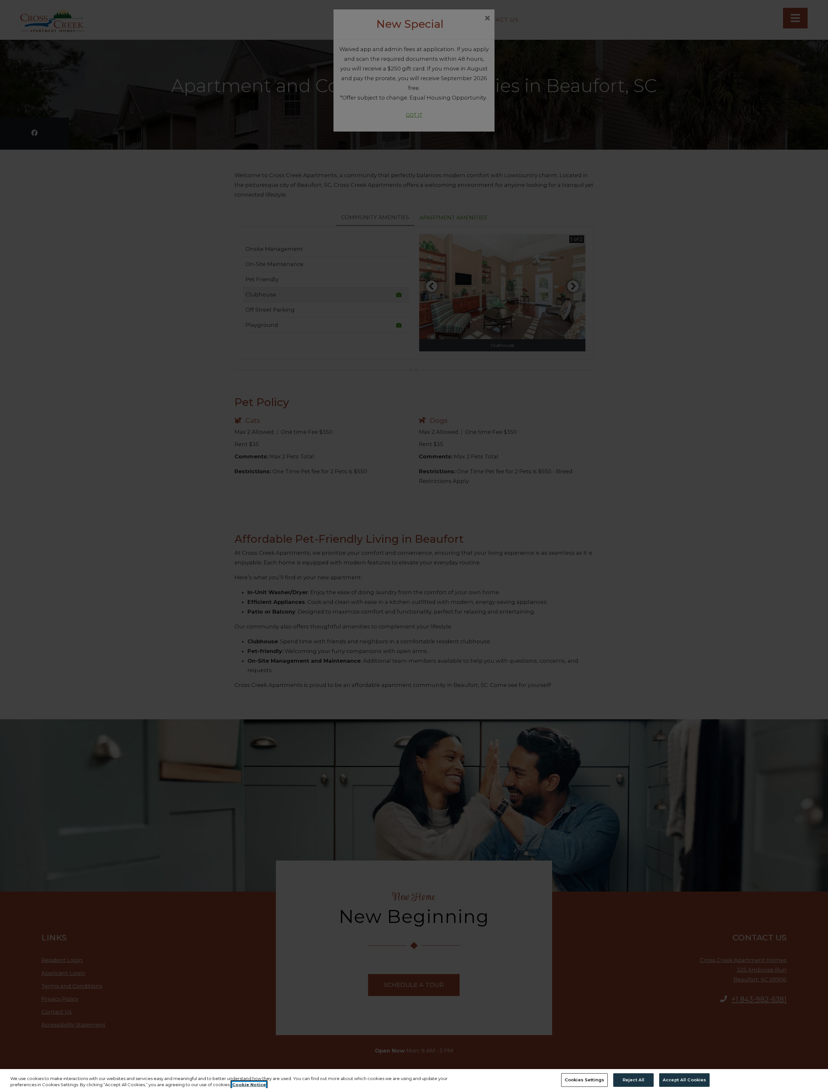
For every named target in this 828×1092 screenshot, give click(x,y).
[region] (414, 1080)
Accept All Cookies (684, 1079)
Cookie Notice (249, 1084)
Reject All (633, 1079)
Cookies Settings (584, 1079)
